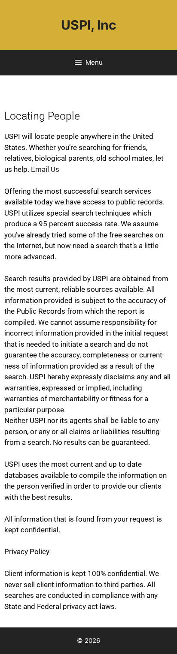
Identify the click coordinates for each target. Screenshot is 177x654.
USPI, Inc (88, 25)
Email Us (45, 169)
